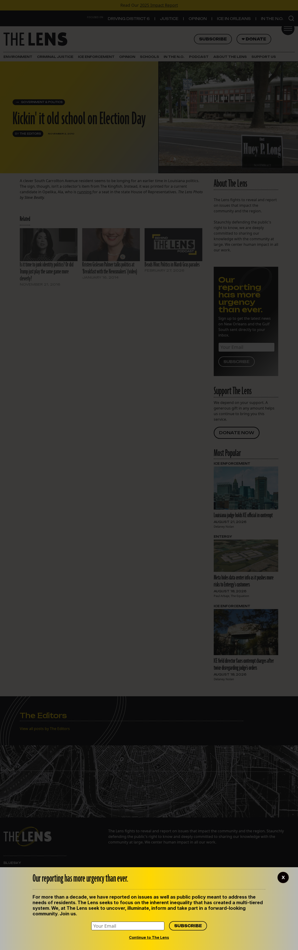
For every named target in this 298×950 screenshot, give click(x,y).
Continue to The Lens (149, 937)
